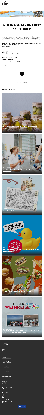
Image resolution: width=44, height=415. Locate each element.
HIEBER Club (4, 366)
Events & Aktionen (28, 19)
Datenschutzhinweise (18, 410)
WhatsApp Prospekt (8, 401)
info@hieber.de (5, 353)
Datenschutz (10, 410)
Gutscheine (4, 382)
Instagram (6, 394)
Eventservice (4, 381)
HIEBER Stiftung (5, 371)
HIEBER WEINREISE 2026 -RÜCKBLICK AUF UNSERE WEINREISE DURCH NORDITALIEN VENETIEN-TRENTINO (21, 332)
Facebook (6, 392)
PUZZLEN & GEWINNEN (10, 210)
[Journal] (22, 113)
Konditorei (4, 380)
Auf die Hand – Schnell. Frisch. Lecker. (17, 292)
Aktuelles (22, 19)
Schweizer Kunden (5, 367)
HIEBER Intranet (25, 410)
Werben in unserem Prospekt (7, 370)
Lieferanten (4, 368)
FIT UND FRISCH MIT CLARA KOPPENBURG (16, 169)
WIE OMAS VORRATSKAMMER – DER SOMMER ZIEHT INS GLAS (21, 127)
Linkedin (6, 397)
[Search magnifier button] (41, 8)
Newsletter (7, 399)
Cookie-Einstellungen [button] (34, 410)
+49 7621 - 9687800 (6, 351)
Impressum (5, 410)
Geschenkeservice (5, 383)
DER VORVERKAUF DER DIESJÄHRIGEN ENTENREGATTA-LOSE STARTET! (21, 250)
